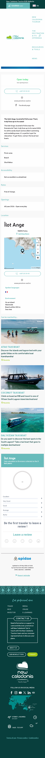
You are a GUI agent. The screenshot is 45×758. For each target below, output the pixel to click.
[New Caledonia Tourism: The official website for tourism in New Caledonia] (15, 37)
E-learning (27, 612)
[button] (40, 35)
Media (25, 606)
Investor (11, 612)
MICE (9, 609)
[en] (36, 5)
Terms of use (11, 738)
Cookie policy (34, 738)
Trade (10, 606)
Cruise (25, 609)
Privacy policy (22, 738)
